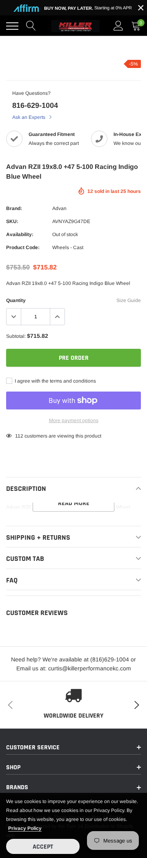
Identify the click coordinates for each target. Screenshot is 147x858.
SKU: (12, 221)
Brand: (14, 208)
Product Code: (23, 247)
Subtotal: (16, 336)
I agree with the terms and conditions (54, 381)
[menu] (12, 26)
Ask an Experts (29, 117)
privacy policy (25, 828)
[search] (31, 26)
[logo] (75, 26)
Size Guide (128, 300)
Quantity (16, 300)
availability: (19, 234)
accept (43, 847)
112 (19, 436)
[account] (118, 26)
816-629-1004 (35, 105)
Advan (59, 208)
